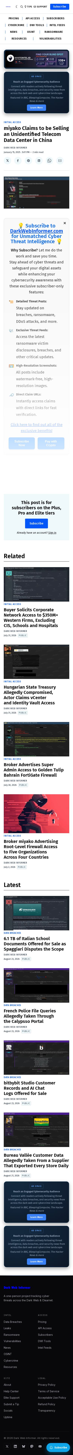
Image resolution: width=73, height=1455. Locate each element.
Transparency (46, 1410)
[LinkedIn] (15, 1446)
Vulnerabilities (50, 38)
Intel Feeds (57, 25)
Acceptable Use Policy (52, 1397)
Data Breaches (12, 933)
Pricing (14, 18)
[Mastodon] (31, 1446)
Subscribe (59, 6)
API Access (33, 18)
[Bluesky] (23, 1446)
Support (42, 6)
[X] (7, 1446)
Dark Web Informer (15, 147)
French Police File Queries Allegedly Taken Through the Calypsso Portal (30, 1016)
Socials (8, 1410)
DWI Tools (37, 25)
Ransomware (54, 32)
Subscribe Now (21, 443)
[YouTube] (40, 1446)
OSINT (31, 32)
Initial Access (12, 122)
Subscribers (56, 18)
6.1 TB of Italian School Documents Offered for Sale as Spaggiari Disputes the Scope (35, 944)
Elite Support (11, 1397)
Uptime (8, 1417)
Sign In (52, 532)
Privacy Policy (46, 1384)
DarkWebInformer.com (36, 231)
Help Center (11, 1391)
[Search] (21, 6)
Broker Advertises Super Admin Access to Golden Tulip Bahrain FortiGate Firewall (34, 770)
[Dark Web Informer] (36, 1288)
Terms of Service (48, 1391)
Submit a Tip (11, 1404)
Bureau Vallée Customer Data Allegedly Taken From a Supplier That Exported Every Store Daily (36, 1160)
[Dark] (17, 7)
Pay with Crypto (51, 443)
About (7, 1384)
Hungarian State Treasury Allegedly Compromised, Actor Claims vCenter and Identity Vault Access (30, 695)
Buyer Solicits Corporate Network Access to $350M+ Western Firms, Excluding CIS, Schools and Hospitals (31, 617)
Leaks (7, 1328)
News (13, 32)
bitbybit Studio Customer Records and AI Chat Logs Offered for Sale (29, 1088)
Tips (29, 6)
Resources (19, 38)
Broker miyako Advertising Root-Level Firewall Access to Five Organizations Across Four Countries (31, 849)
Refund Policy (46, 1404)
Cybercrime (16, 25)
